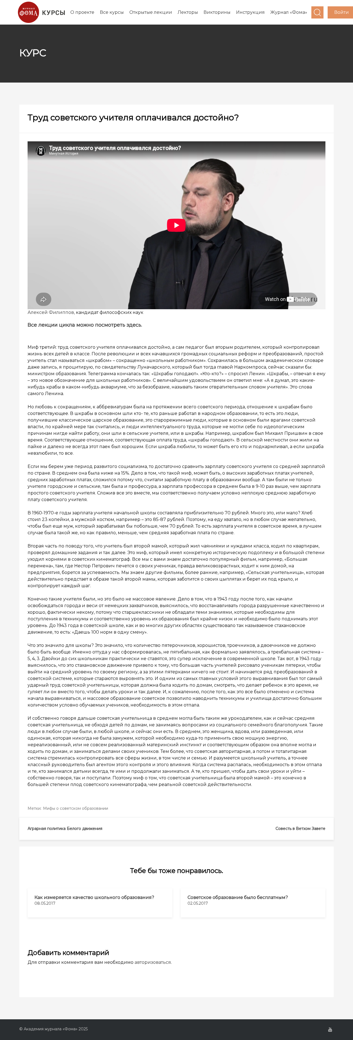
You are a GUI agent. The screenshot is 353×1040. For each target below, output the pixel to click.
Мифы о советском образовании (75, 808)
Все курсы (112, 12)
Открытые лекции (150, 12)
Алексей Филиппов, (51, 312)
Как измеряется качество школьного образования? (94, 897)
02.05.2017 (198, 903)
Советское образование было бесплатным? (238, 897)
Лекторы (188, 12)
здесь (134, 325)
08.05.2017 (44, 903)
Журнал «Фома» (288, 12)
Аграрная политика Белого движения (65, 828)
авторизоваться (153, 962)
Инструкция (250, 12)
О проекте (82, 12)
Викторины (217, 12)
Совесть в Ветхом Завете (300, 828)
